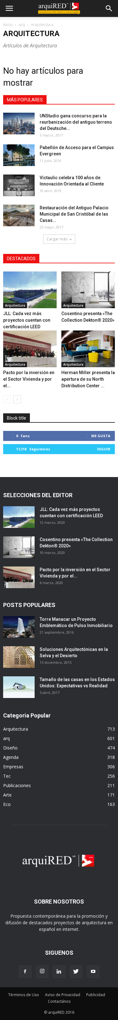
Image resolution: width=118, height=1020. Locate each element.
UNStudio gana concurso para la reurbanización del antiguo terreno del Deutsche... (76, 122)
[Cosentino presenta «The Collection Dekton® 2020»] (88, 289)
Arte (7, 795)
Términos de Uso (23, 994)
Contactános (59, 1001)
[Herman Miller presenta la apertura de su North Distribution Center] (88, 348)
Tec (7, 776)
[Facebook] (25, 971)
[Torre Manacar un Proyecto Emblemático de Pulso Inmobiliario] (19, 627)
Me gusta (100, 435)
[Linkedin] (59, 971)
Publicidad (95, 994)
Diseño (10, 748)
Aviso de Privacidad (62, 994)
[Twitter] (76, 971)
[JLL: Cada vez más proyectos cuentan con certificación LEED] (30, 289)
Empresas (13, 767)
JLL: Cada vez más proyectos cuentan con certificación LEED (26, 320)
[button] (109, 8)
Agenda (11, 757)
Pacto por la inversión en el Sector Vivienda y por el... (28, 379)
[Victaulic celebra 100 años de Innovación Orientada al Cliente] (19, 185)
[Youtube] (93, 971)
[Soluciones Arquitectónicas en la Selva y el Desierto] (19, 657)
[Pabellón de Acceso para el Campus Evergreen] (19, 155)
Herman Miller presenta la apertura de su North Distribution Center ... (88, 379)
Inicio (8, 24)
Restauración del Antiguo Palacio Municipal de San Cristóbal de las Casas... (74, 214)
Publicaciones (17, 785)
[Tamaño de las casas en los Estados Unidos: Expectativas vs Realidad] (19, 687)
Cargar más (57, 239)
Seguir (103, 449)
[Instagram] (42, 971)
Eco (7, 804)
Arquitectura (15, 305)
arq (22, 24)
